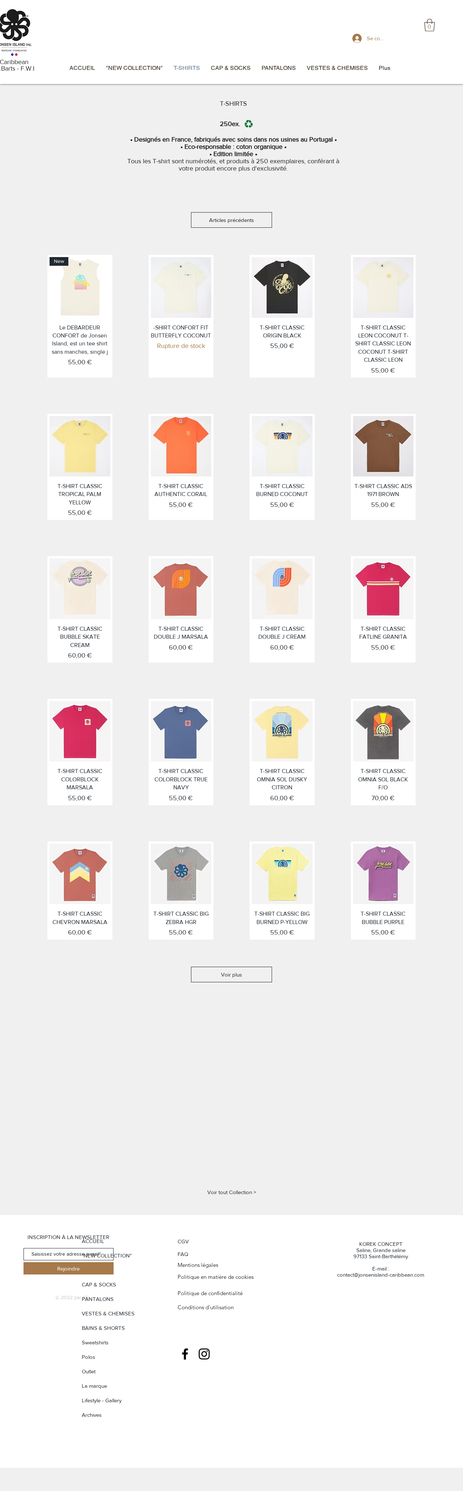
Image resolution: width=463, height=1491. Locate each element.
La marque (94, 1386)
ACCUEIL (93, 1241)
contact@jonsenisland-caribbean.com (380, 1275)
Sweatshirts (95, 1342)
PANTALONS (98, 1299)
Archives (92, 1415)
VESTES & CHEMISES (108, 1313)
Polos (88, 1357)
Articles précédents (231, 220)
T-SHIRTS (93, 1270)
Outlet (88, 1371)
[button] (429, 25)
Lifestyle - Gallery (102, 1400)
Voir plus (231, 974)
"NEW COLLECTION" (107, 1255)
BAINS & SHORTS (103, 1328)
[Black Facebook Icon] (185, 1354)
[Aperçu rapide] (181, 287)
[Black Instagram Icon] (204, 1354)
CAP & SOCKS (99, 1284)
